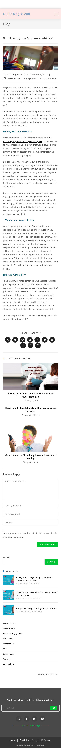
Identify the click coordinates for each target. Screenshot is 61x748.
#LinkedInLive (9, 623)
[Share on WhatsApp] (38, 345)
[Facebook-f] (27, 719)
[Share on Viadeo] (30, 345)
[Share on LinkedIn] (30, 340)
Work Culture (8, 664)
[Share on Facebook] (15, 340)
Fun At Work (8, 638)
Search (6, 557)
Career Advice (13, 78)
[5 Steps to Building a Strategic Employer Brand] (8, 610)
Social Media (8, 654)
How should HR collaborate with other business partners (30, 409)
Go (53, 708)
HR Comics (45, 740)
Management (30, 78)
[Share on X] (8, 340)
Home (13, 740)
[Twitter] (34, 719)
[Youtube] (42, 719)
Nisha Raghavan (16, 14)
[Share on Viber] (37, 340)
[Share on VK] (45, 340)
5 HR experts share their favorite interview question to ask (30, 395)
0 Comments (50, 78)
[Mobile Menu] (56, 13)
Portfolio (24, 740)
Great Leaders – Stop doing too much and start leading (30, 457)
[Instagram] (19, 719)
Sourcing (6, 659)
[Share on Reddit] (52, 340)
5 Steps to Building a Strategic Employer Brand (36, 608)
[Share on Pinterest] (22, 340)
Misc (5, 649)
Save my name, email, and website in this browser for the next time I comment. (30, 535)
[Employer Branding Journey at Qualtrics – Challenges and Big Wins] (8, 580)
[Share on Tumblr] (23, 345)
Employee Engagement (13, 633)
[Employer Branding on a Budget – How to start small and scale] (8, 595)
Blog (34, 740)
